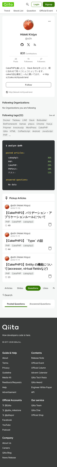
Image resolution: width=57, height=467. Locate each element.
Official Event (46, 10)
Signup (48, 4)
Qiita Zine (35, 410)
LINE (24, 120)
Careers (6, 448)
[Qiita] (8, 4)
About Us (6, 443)
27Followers (41, 60)
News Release (9, 457)
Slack (31, 120)
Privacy (6, 367)
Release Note (37, 358)
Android (36, 131)
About (5, 358)
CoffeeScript (24, 131)
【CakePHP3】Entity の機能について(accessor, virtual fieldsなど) (28, 266)
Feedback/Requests (11, 382)
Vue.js (49, 124)
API (32, 392)
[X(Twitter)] (28, 44)
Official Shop (37, 415)
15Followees (28, 60)
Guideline (6, 372)
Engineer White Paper (41, 387)
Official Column (38, 367)
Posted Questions (16, 304)
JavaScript (47, 131)
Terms (5, 363)
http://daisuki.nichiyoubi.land (20, 92)
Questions (33, 288)
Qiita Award (36, 382)
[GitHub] (22, 44)
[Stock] (50, 224)
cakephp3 (28, 221)
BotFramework (10, 124)
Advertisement (9, 392)
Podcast (6, 429)
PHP (5, 135)
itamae (22, 124)
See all (52, 115)
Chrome (40, 124)
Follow (28, 85)
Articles (8, 288)
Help (4, 387)
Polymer (7, 127)
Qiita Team (36, 405)
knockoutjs (18, 127)
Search (7, 295)
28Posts (15, 60)
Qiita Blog (7, 452)
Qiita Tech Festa (39, 377)
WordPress (31, 127)
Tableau (16, 120)
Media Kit (6, 377)
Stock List (18, 10)
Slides (20, 288)
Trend (7, 10)
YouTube (6, 425)
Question (31, 10)
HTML (13, 131)
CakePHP (43, 127)
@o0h (20, 205)
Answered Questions (40, 304)
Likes (45, 288)
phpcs (31, 124)
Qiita (5, 131)
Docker (6, 120)
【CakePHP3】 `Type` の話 (24, 240)
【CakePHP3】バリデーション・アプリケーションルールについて (28, 215)
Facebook (7, 420)
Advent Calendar (39, 372)
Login (36, 4)
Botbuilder (42, 120)
